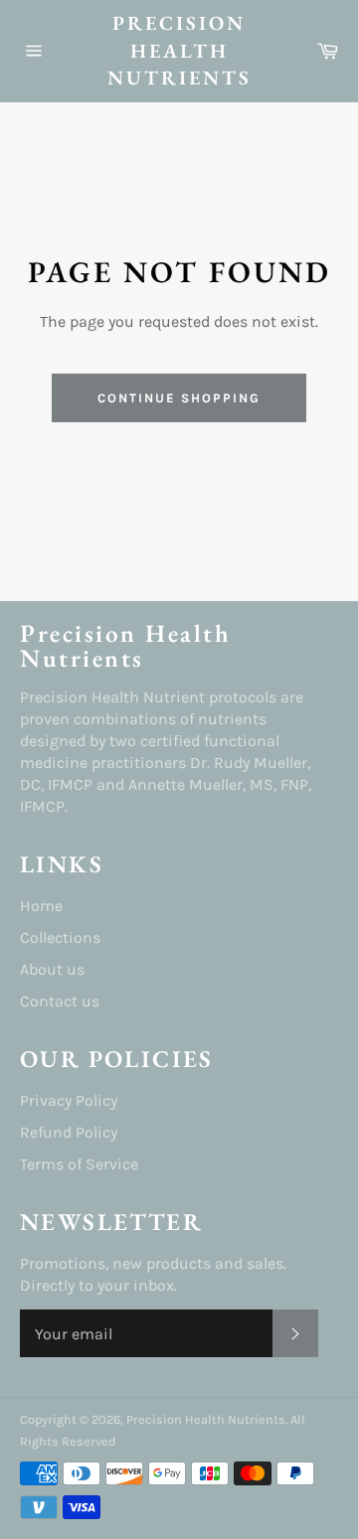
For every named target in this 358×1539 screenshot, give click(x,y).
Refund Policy (68, 1132)
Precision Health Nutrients (179, 50)
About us (52, 969)
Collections (60, 937)
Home (41, 905)
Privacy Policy (68, 1100)
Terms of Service (79, 1163)
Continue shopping (178, 397)
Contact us (59, 1001)
